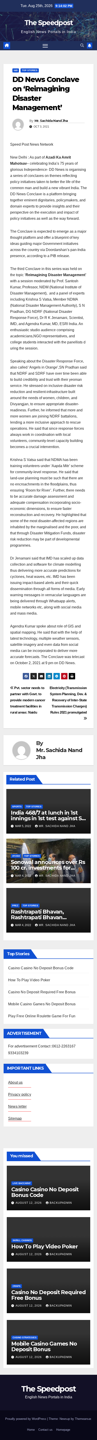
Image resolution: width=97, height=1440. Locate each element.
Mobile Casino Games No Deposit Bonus (42, 1004)
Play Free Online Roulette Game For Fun (42, 1016)
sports (17, 806)
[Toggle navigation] (45, 46)
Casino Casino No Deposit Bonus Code (41, 968)
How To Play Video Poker (29, 980)
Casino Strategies (25, 1337)
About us (15, 1082)
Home (31, 1429)
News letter (17, 1106)
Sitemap (15, 1118)
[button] (82, 45)
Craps (17, 1286)
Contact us (45, 1429)
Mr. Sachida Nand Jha (51, 121)
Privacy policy (19, 1094)
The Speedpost (48, 23)
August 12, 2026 (29, 1202)
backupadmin (61, 1202)
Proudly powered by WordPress (26, 1419)
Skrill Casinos (22, 1240)
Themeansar (83, 1419)
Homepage (63, 1429)
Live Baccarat (22, 1183)
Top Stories (29, 70)
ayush (16, 856)
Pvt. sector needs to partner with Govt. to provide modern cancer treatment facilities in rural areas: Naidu (27, 700)
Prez (15, 905)
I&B (16, 70)
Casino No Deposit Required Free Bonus (42, 992)
